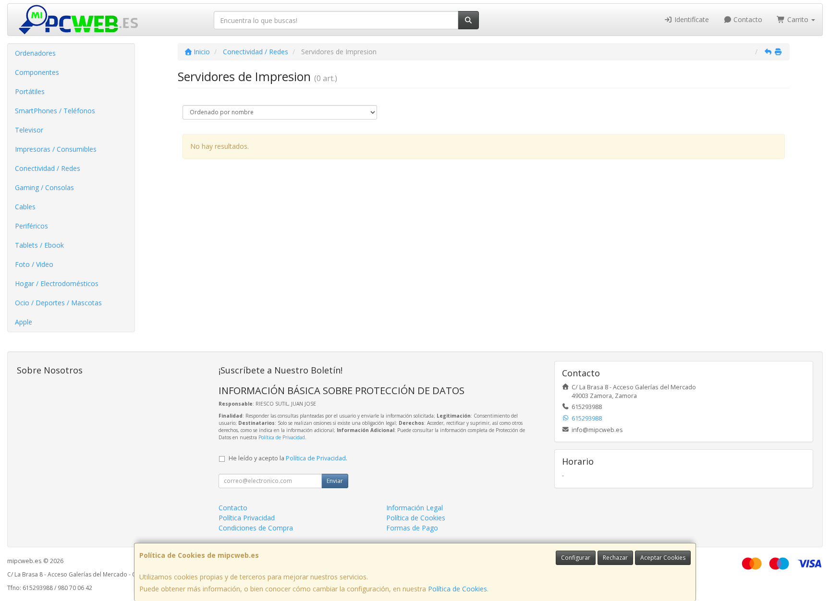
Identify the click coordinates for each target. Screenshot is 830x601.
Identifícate (690, 19)
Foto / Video (34, 264)
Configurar (575, 557)
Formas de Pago (412, 527)
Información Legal (414, 507)
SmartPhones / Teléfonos (55, 110)
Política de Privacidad (281, 437)
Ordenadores (35, 53)
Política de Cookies (457, 588)
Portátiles (30, 91)
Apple (23, 321)
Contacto (747, 19)
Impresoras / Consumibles (56, 149)
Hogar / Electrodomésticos (56, 283)
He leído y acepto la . (288, 458)
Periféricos (31, 225)
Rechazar (615, 557)
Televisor (29, 129)
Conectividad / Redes (47, 168)
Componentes (37, 72)
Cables (25, 206)
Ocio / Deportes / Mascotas (58, 302)
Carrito (797, 19)
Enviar (335, 481)
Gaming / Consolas (44, 187)
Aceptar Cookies (662, 557)
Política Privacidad (247, 517)
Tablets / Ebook (39, 245)
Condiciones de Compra (256, 527)
